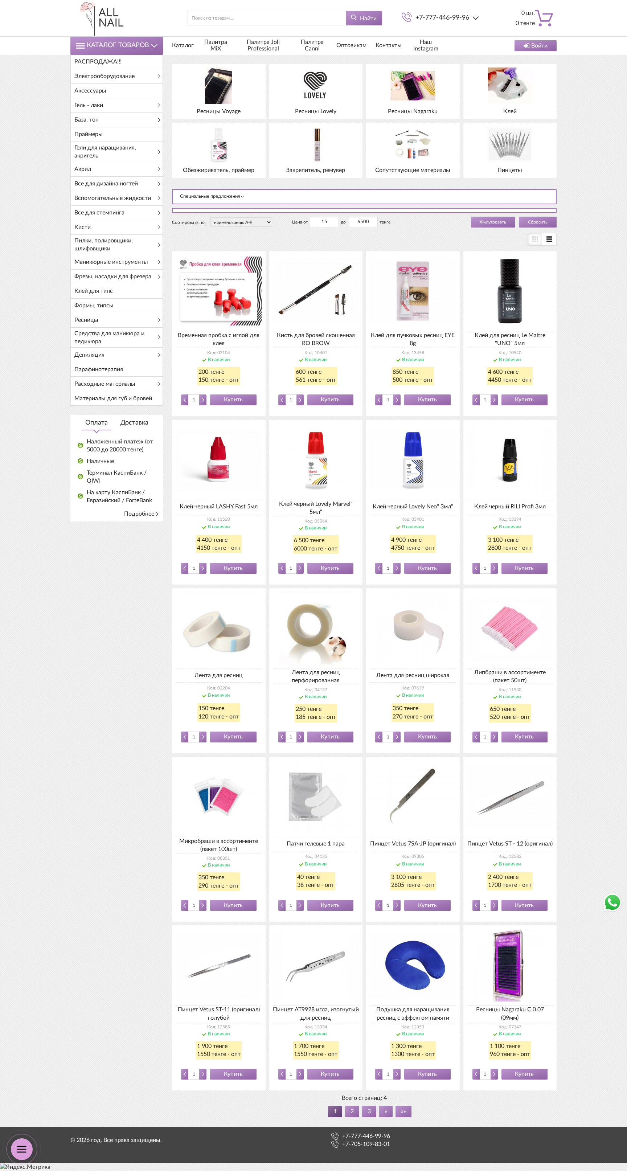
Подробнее (139, 514)
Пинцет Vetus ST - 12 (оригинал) (510, 844)
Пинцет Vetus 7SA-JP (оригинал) (413, 844)
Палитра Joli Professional (263, 45)
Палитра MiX (215, 45)
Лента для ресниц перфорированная (316, 676)
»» (403, 1111)
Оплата (96, 422)
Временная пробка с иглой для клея (218, 339)
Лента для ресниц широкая (412, 675)
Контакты (389, 45)
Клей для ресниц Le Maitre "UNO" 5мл (510, 339)
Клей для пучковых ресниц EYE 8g (413, 339)
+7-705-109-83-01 (366, 1144)
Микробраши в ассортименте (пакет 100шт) (218, 845)
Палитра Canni (312, 45)
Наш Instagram (425, 45)
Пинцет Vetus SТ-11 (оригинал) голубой (219, 1013)
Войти (539, 46)
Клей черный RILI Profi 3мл (510, 506)
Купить (233, 399)
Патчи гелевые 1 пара (316, 844)
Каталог (183, 45)
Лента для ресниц (218, 675)
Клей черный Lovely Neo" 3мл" (413, 506)
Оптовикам (351, 45)
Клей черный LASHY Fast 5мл (219, 506)
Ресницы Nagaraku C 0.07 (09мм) (510, 1013)
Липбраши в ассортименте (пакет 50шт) (510, 676)
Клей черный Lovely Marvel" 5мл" (316, 508)
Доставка (134, 422)
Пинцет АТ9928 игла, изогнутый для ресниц (316, 1013)
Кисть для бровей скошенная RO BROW (316, 339)
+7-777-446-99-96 (442, 18)
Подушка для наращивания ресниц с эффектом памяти (413, 1013)
